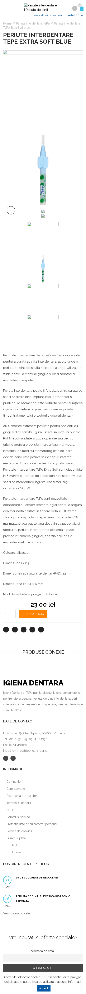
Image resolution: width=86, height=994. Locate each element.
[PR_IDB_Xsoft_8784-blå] (43, 211)
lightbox (11, 210)
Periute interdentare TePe (32, 23)
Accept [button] (43, 988)
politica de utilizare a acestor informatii (54, 982)
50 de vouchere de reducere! (37, 877)
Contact (11, 845)
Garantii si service (18, 817)
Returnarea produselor (21, 795)
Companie (13, 781)
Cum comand (15, 788)
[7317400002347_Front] (43, 216)
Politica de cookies (19, 831)
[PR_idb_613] (43, 90)
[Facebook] (15, 629)
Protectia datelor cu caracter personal (31, 824)
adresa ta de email (43, 951)
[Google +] (32, 629)
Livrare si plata (16, 838)
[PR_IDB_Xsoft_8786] (43, 169)
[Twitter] (6, 629)
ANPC (10, 810)
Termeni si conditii (18, 803)
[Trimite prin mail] (41, 629)
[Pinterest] (24, 629)
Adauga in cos (33, 613)
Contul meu (14, 852)
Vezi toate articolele (16, 913)
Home (7, 23)
